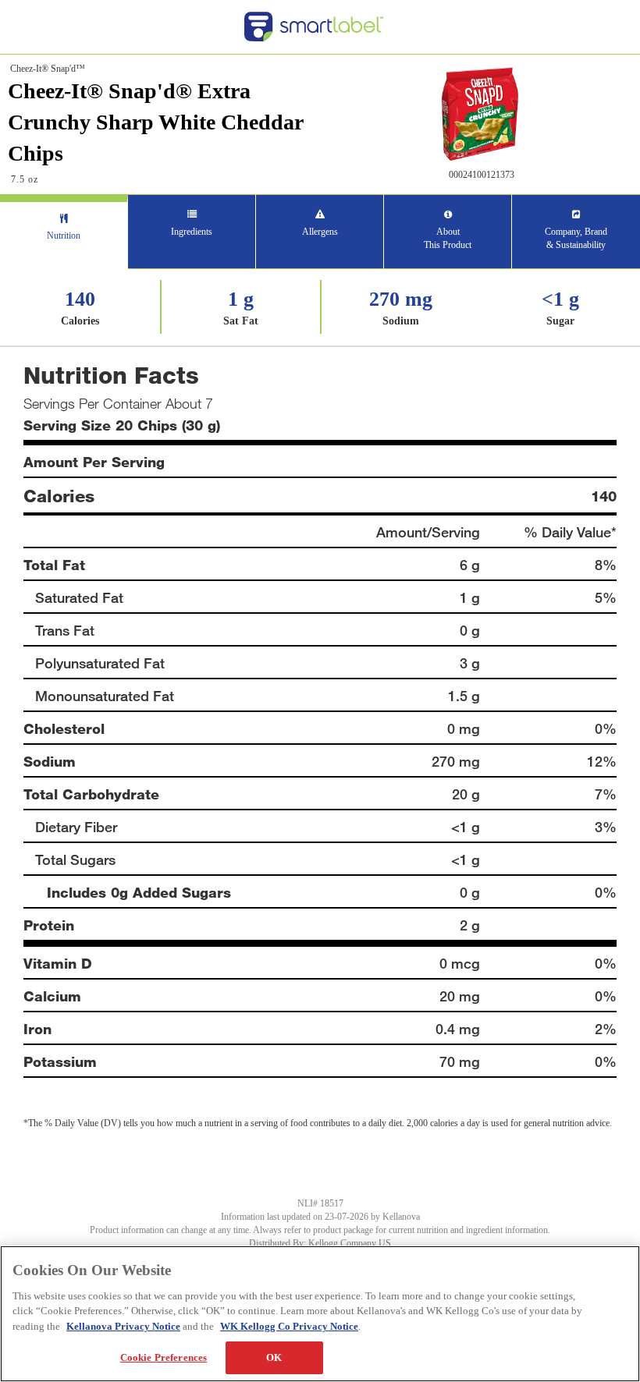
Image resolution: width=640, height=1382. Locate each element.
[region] (320, 1314)
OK (274, 1357)
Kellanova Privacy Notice (123, 1326)
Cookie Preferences (163, 1357)
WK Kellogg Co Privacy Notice (289, 1326)
